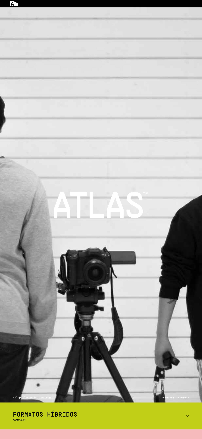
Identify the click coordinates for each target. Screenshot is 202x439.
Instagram (167, 397)
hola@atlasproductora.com (32, 397)
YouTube (183, 397)
